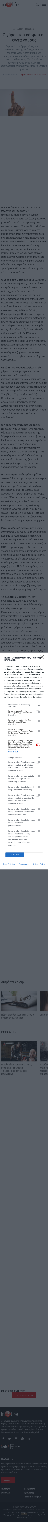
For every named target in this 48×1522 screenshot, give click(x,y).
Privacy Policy (39, 864)
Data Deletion (9, 864)
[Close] (42, 657)
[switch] (38, 712)
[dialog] (24, 761)
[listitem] (24, 705)
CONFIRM (15, 854)
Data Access (24, 864)
